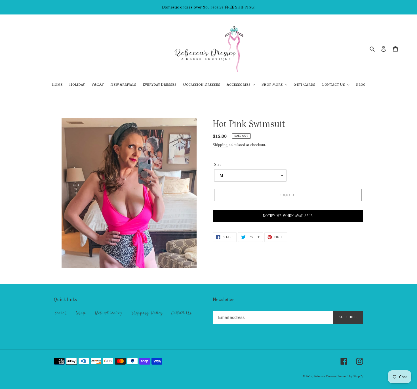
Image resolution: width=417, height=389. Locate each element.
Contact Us (181, 313)
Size (218, 164)
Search (60, 313)
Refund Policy (108, 313)
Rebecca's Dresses (325, 376)
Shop (80, 313)
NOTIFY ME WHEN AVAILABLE (288, 216)
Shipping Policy (147, 313)
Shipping (220, 145)
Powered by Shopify (350, 376)
